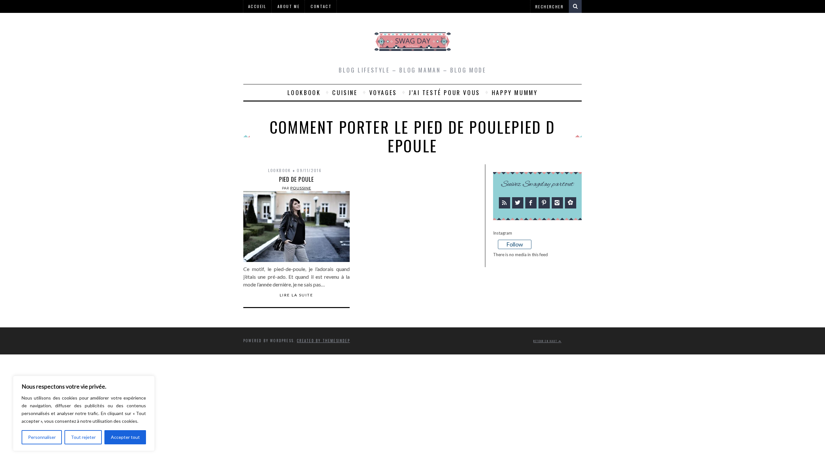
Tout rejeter (83, 437)
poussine (300, 188)
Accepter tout (125, 437)
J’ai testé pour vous (444, 92)
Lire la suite (296, 295)
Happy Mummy (515, 92)
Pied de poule (296, 179)
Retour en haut (545, 341)
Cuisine (344, 92)
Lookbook (304, 92)
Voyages (383, 92)
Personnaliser (42, 437)
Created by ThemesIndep (323, 340)
